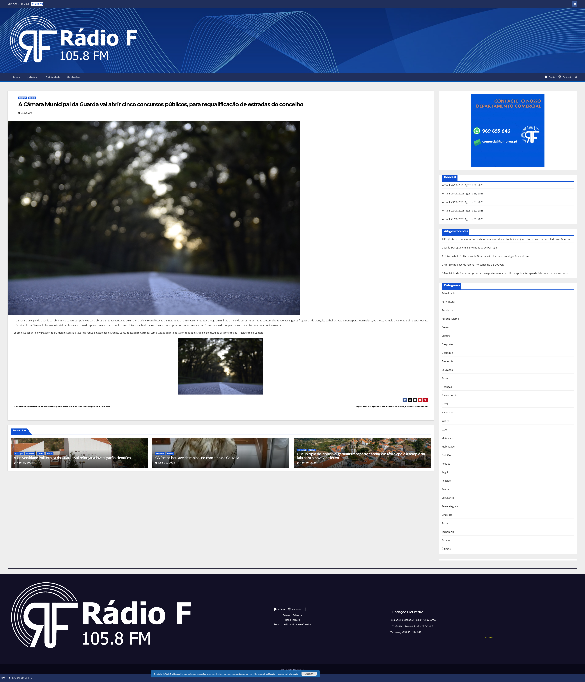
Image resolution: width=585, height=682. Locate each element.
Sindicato (447, 514)
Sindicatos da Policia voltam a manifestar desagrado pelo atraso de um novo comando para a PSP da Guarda (62, 406)
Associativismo (450, 318)
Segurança (448, 497)
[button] (576, 77)
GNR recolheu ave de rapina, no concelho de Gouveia (197, 458)
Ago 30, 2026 (166, 462)
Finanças (447, 387)
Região (32, 98)
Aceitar (309, 673)
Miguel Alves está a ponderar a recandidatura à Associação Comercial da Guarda (391, 406)
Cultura (446, 335)
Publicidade (53, 77)
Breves (446, 327)
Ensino (41, 454)
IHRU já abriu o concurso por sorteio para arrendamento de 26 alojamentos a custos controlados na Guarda (506, 239)
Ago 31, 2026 (25, 462)
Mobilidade (448, 446)
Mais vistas (448, 438)
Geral (445, 404)
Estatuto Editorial (292, 615)
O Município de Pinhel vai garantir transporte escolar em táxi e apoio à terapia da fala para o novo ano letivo (361, 456)
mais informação (291, 674)
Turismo (446, 540)
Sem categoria (450, 506)
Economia (447, 361)
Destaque (19, 454)
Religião (446, 480)
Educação (30, 454)
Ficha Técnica (292, 620)
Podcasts (567, 77)
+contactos (488, 637)
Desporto (447, 344)
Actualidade (449, 293)
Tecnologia (448, 532)
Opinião (446, 455)
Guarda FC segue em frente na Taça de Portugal (470, 247)
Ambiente (160, 454)
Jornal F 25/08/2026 (453, 193)
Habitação (448, 412)
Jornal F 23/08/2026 (453, 202)
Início (16, 77)
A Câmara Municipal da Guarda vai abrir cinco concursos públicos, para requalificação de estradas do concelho (160, 104)
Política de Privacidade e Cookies (292, 624)
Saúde (445, 489)
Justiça (445, 421)
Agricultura (448, 301)
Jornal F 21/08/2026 (453, 219)
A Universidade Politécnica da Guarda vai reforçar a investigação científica (72, 458)
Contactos (73, 77)
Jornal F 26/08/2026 (453, 185)
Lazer (445, 429)
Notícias (32, 77)
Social (445, 523)
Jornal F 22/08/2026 (453, 210)
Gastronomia (449, 395)
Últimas (446, 549)
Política (22, 98)
